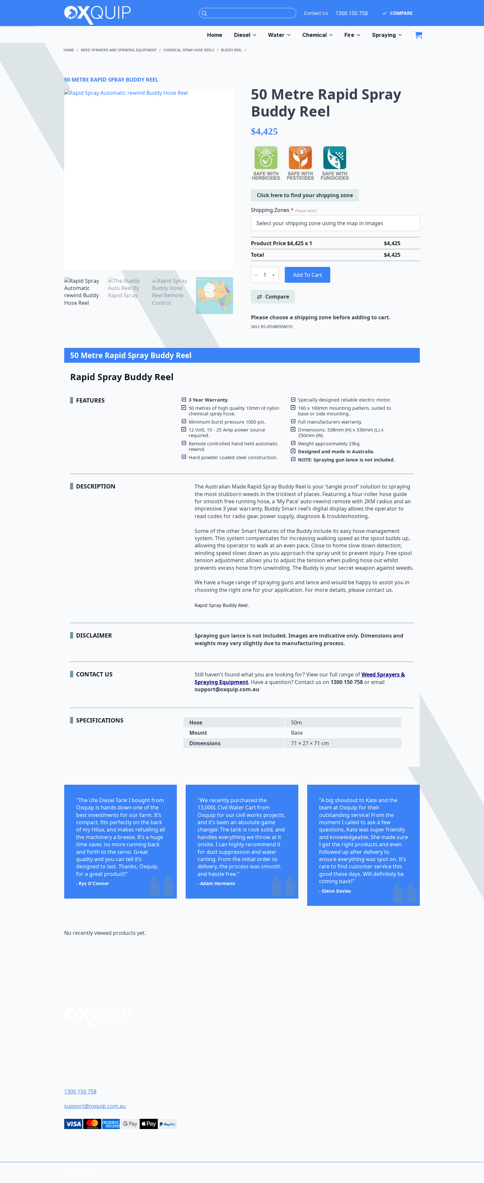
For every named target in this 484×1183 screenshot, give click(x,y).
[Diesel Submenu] (256, 34)
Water (276, 35)
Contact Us (316, 13)
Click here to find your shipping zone (305, 195)
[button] (397, 13)
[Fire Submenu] (360, 34)
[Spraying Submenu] (402, 34)
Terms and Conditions (283, 1059)
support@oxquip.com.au (95, 1106)
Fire (349, 35)
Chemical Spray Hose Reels (188, 49)
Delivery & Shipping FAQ (285, 1070)
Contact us (308, 682)
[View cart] (418, 35)
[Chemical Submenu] (332, 34)
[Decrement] (256, 275)
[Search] (204, 13)
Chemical (314, 35)
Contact (265, 1048)
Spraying (384, 35)
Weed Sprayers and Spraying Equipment (119, 49)
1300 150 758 (352, 13)
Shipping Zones (284, 210)
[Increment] (273, 275)
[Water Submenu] (290, 34)
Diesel (242, 35)
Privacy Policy (272, 1081)
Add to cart (307, 274)
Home (214, 35)
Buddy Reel (231, 49)
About (262, 1038)
